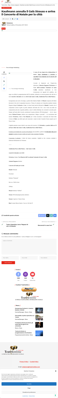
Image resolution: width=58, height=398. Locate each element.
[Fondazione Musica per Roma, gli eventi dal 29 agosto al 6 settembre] (39, 325)
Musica (26, 312)
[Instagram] (25, 276)
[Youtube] (32, 276)
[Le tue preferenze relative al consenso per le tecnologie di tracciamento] (55, 395)
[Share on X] (13, 19)
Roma (30, 312)
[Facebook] (18, 276)
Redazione (10, 23)
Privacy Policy (32, 395)
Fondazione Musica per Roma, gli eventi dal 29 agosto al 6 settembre (24, 324)
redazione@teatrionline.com (31, 367)
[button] (55, 371)
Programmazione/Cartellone (22, 335)
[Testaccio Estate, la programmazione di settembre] (39, 333)
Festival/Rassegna (19, 312)
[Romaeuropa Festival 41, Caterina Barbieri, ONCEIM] (39, 310)
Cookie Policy (25, 395)
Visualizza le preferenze (29, 392)
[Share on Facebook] (10, 19)
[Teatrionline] (8, 1)
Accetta (29, 384)
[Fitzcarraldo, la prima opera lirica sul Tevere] (39, 317)
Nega (29, 388)
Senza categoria (6, 7)
